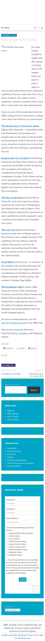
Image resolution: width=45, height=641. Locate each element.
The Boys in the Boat (12, 197)
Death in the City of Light (14, 158)
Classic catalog (13, 419)
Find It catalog (13, 416)
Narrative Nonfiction (11, 322)
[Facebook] (35, 25)
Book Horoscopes (14, 451)
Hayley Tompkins (20, 333)
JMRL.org (11, 410)
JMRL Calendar (13, 413)
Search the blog (12, 384)
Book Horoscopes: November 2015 (36, 372)
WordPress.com (24, 638)
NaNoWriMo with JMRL (11, 371)
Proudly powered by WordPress (14, 635)
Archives (9, 607)
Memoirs (10, 457)
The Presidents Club (11, 287)
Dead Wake (7, 262)
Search (34, 390)
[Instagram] (38, 25)
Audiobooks (11, 448)
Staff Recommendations (16, 460)
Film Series (11, 454)
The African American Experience (20, 463)
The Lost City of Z (10, 229)
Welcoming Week (14, 466)
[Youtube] (42, 25)
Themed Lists (9, 365)
